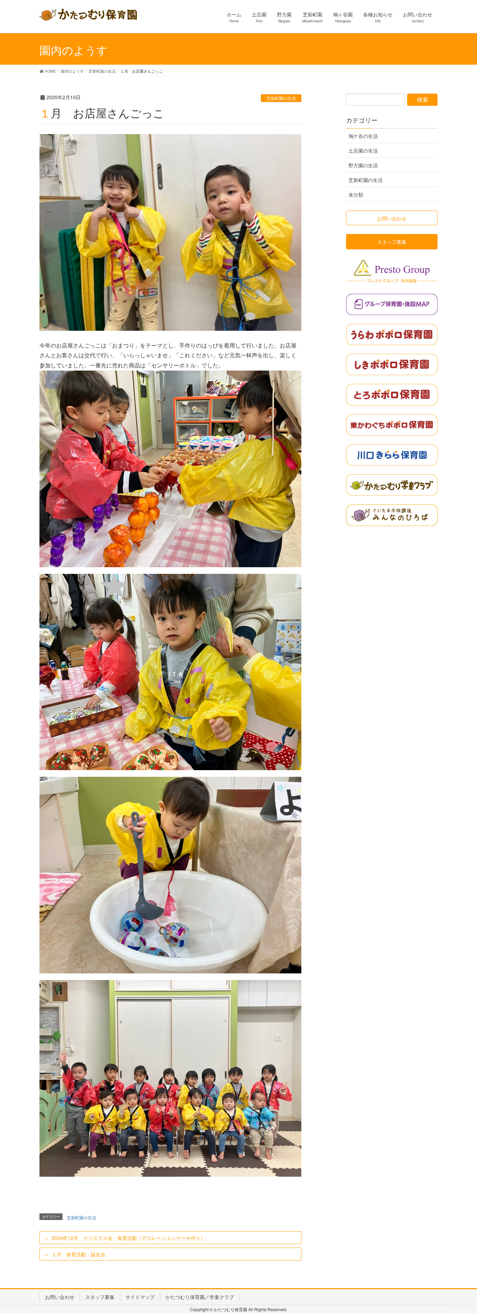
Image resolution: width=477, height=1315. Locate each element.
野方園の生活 (363, 165)
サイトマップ (140, 1296)
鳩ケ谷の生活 (363, 135)
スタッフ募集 (100, 1296)
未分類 (355, 194)
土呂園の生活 (363, 150)
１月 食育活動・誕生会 (78, 1254)
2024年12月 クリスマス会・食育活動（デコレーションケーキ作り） (128, 1237)
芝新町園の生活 (281, 98)
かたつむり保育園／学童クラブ (200, 1296)
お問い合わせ (59, 1296)
